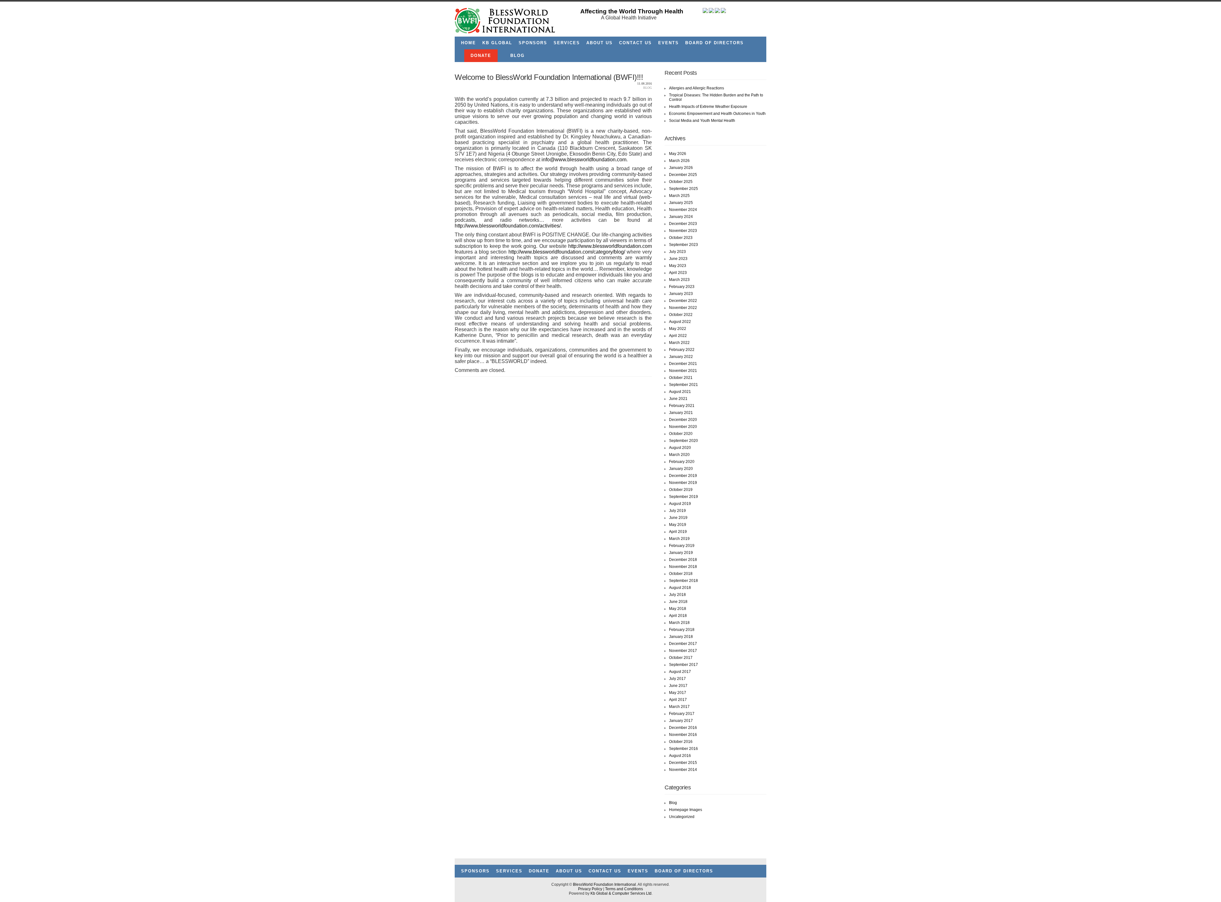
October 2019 (681, 489)
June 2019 (678, 517)
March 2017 (679, 706)
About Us (599, 42)
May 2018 (677, 608)
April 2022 (678, 335)
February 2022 (681, 349)
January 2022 (681, 356)
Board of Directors (714, 42)
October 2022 (681, 314)
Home (468, 42)
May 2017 (677, 692)
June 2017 (678, 685)
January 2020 (681, 468)
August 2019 (680, 503)
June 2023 (678, 258)
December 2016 (683, 727)
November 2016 (683, 734)
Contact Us (635, 42)
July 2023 (677, 251)
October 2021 (681, 377)
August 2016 (680, 755)
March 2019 (679, 538)
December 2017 (683, 643)
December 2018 (683, 559)
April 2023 (678, 272)
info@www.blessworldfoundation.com (584, 159)
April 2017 (678, 699)
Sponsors (533, 42)
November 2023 (683, 230)
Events (668, 42)
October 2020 (681, 433)
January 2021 (681, 412)
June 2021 (678, 398)
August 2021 (680, 391)
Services (567, 42)
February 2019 (681, 545)
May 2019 (677, 524)
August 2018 (680, 587)
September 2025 (683, 188)
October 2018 (681, 573)
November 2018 (683, 566)
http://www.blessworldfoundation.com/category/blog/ (566, 252)
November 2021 (683, 370)
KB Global (497, 42)
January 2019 (681, 552)
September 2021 (683, 384)
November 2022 (683, 307)
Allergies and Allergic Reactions (696, 88)
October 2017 (681, 657)
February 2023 (681, 286)
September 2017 (683, 664)
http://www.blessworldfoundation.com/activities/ (508, 225)
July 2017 (677, 678)
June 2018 (678, 601)
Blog (517, 55)
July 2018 (677, 594)
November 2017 (683, 650)
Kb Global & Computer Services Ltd (621, 893)
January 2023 (681, 293)
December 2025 (683, 174)
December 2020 (683, 419)
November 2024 (683, 209)
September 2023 (683, 244)
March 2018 (679, 622)
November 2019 (683, 482)
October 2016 (681, 741)
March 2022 (679, 342)
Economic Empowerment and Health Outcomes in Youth (717, 113)
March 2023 (679, 279)
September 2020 (683, 440)
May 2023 (677, 265)
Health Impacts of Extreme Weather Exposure (708, 106)
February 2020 (681, 461)
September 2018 (683, 580)
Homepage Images (685, 810)
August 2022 (680, 321)
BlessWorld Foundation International (604, 884)
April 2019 (678, 531)
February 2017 (681, 713)
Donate (481, 55)
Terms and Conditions (624, 889)
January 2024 (681, 216)
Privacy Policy (590, 889)
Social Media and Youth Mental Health (702, 120)
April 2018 (678, 615)
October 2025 (681, 181)
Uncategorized (681, 817)
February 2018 (681, 629)
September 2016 (683, 748)
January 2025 (681, 202)
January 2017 (681, 720)
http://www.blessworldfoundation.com (610, 246)
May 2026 (677, 153)
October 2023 (681, 237)
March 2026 (679, 160)
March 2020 (679, 454)
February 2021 (681, 405)
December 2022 (683, 300)
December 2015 (683, 762)
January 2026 (681, 167)
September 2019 (683, 496)
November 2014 (683, 769)
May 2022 (677, 328)
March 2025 (679, 195)
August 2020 (680, 447)
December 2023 (683, 223)
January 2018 (681, 636)
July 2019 (677, 510)
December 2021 (683, 363)
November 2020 (683, 426)
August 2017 (680, 671)
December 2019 (683, 475)
